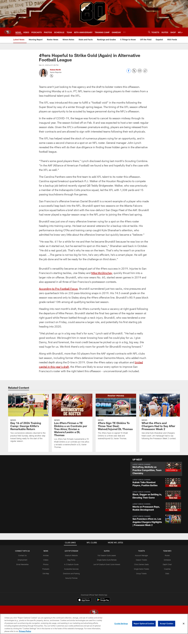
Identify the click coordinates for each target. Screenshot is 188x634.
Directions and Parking (71, 573)
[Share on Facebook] (128, 72)
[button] (156, 469)
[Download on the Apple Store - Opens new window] (84, 600)
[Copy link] (145, 71)
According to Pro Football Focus (58, 288)
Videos (45, 560)
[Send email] (139, 72)
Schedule (167, 560)
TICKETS (141, 551)
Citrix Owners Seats (141, 564)
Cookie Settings (121, 623)
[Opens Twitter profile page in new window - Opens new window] (51, 75)
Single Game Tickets (141, 569)
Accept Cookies (166, 623)
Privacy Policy (25, 631)
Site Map (46, 573)
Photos (45, 564)
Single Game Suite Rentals (107, 560)
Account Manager (141, 555)
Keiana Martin (55, 70)
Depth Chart (167, 564)
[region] (94, 624)
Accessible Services (71, 569)
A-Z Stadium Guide (71, 564)
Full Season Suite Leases (107, 555)
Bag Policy (71, 560)
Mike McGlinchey (101, 273)
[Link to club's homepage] (7, 32)
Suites (107, 551)
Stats (167, 573)
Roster (167, 555)
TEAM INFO (167, 551)
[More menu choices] (124, 32)
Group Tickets (141, 573)
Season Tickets (141, 560)
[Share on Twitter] (134, 72)
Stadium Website (71, 555)
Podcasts (45, 569)
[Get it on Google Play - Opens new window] (103, 601)
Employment (22, 560)
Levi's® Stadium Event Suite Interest (106, 564)
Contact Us (22, 555)
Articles (46, 555)
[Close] (184, 624)
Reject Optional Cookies (144, 623)
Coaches (167, 569)
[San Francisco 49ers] (94, 612)
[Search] (149, 32)
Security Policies (71, 578)
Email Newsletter (22, 564)
